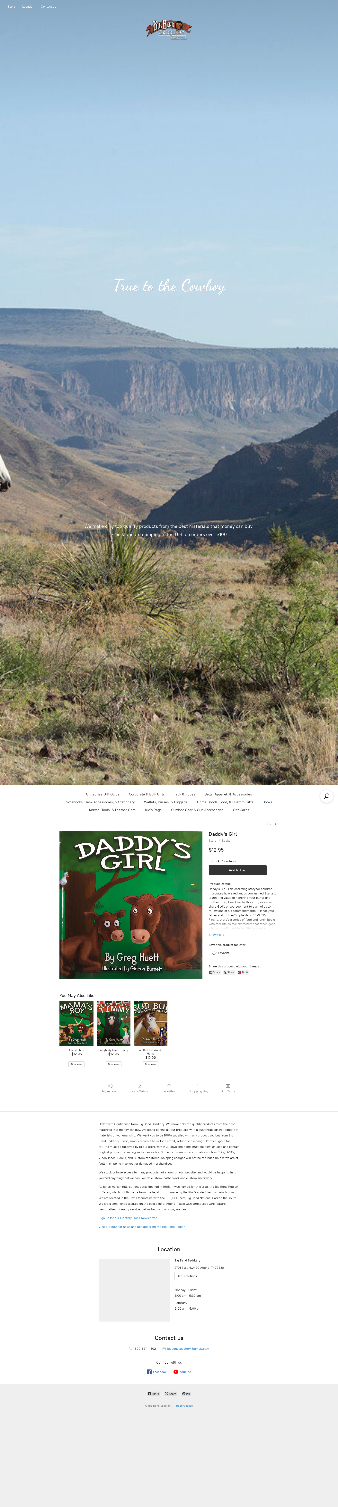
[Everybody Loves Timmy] (113, 1023)
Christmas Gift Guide (103, 794)
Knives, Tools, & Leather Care (112, 810)
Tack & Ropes (184, 794)
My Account (110, 1091)
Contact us (48, 6)
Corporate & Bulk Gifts (147, 794)
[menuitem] (270, 824)
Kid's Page (153, 810)
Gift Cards (241, 810)
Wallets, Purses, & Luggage (166, 802)
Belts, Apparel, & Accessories (228, 794)
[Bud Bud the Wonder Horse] (150, 1023)
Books (267, 802)
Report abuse (184, 1405)
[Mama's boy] (76, 1023)
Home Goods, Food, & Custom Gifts (225, 802)
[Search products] (326, 796)
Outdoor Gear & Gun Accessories (197, 810)
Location (28, 6)
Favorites (169, 1091)
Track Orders (139, 1091)
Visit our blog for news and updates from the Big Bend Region (142, 1227)
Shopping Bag (198, 1091)
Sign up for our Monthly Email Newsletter (128, 1218)
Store (12, 6)
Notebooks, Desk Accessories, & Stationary (100, 802)
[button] (222, 953)
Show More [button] (217, 935)
